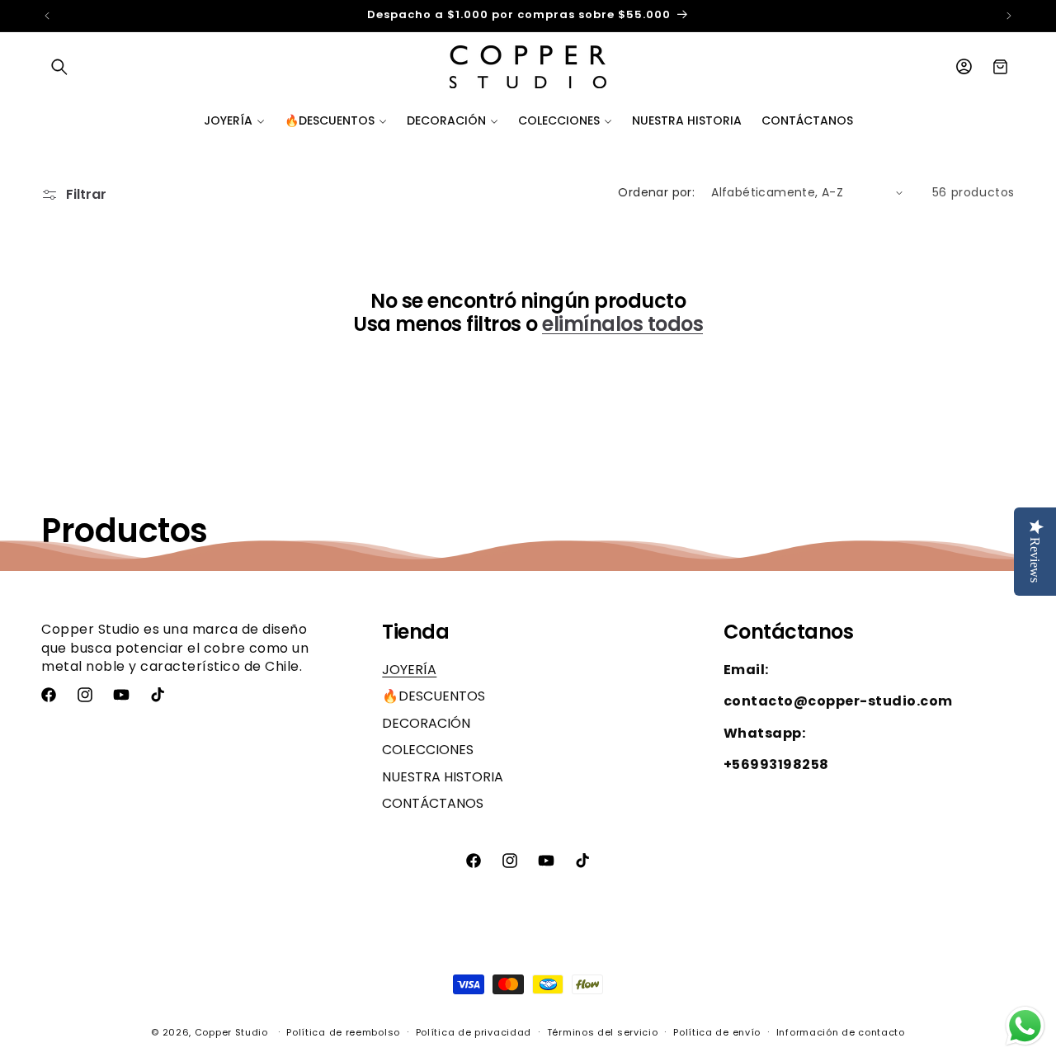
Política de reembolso (343, 1031)
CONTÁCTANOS (432, 803)
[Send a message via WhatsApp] (1025, 1026)
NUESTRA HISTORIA (442, 776)
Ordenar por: (656, 192)
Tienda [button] (415, 632)
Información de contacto (840, 1031)
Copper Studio (231, 1032)
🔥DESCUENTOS (433, 696)
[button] (59, 67)
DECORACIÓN (426, 723)
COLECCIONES (428, 749)
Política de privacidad (473, 1031)
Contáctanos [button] (789, 632)
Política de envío (717, 1031)
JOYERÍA (409, 670)
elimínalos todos (622, 325)
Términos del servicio (602, 1031)
